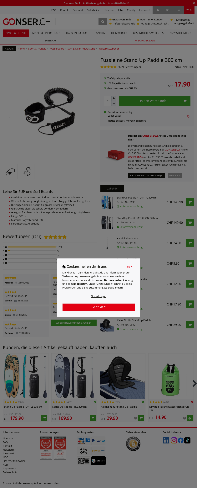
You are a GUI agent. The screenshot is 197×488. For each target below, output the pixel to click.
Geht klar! (99, 307)
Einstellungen (98, 296)
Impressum (80, 283)
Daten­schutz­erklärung (118, 280)
